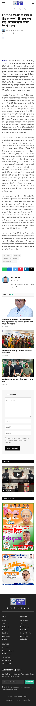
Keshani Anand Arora (9, 261)
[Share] (25, 481)
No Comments (8, 33)
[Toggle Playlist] (28, 481)
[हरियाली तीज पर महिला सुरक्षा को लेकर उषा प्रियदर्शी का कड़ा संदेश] (18, 339)
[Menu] (3, 3)
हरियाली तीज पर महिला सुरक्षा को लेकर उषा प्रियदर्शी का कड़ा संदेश (17, 351)
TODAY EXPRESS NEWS (14, 469)
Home (3, 9)
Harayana (17, 255)
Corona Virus (7, 255)
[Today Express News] (18, 3)
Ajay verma (11, 30)
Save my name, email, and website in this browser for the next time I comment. (17, 440)
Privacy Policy (6, 689)
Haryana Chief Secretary (10, 258)
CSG (26, 697)
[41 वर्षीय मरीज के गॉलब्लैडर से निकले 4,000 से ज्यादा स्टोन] (18, 368)
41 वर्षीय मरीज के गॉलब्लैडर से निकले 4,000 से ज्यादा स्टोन (17, 380)
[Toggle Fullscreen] (31, 481)
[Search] (33, 3)
